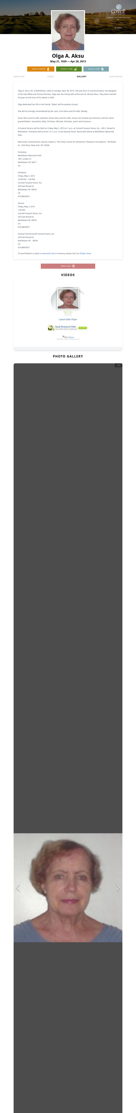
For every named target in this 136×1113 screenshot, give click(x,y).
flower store (85, 253)
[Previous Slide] (18, 887)
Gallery (81, 76)
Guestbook (115, 76)
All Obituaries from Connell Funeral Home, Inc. (118, 18)
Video (50, 76)
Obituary (19, 76)
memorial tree (48, 253)
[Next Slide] (118, 887)
